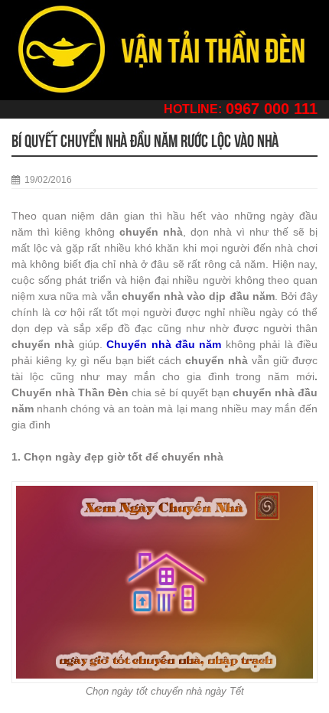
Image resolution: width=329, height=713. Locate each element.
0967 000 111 (272, 108)
